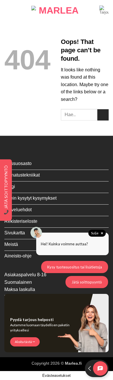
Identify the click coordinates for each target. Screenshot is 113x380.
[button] (7, 10)
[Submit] (103, 115)
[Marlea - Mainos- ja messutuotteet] (56, 10)
